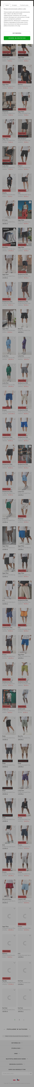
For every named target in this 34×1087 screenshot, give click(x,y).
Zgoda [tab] (7, 5)
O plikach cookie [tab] (24, 5)
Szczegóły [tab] (14, 5)
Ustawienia (17, 33)
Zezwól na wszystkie (17, 38)
